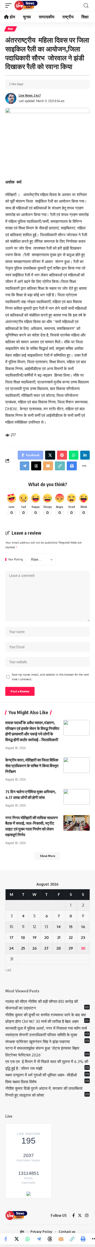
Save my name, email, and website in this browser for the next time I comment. (50, 677)
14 (59, 926)
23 (83, 937)
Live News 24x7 (30, 95)
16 (83, 926)
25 (23, 948)
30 (83, 948)
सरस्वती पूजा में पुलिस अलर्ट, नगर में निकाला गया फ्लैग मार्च (46, 1028)
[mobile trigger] (9, 5)
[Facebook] (73, 1215)
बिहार (10, 28)
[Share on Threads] (49, 1238)
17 (11, 937)
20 (46, 937)
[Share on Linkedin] (85, 455)
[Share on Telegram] (38, 1238)
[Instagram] (87, 1215)
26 (34, 948)
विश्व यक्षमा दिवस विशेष (20, 1081)
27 (46, 948)
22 (71, 937)
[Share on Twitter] (16, 1238)
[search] (86, 6)
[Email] (60, 1238)
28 (58, 948)
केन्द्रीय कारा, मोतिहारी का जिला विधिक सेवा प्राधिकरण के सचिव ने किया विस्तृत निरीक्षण (31, 765)
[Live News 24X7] (25, 5)
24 (11, 948)
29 (71, 948)
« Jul (8, 970)
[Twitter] (80, 1215)
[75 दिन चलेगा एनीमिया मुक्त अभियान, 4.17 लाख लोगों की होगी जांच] (76, 797)
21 (58, 937)
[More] (84, 465)
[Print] (83, 1238)
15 (71, 926)
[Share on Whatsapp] (27, 1238)
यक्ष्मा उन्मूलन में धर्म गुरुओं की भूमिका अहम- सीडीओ (41, 1074)
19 (34, 937)
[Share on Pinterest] (62, 455)
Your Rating (15, 559)
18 (23, 937)
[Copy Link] (72, 1238)
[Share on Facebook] (5, 1238)
